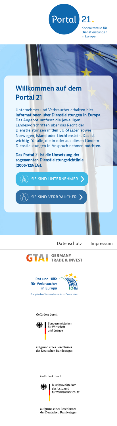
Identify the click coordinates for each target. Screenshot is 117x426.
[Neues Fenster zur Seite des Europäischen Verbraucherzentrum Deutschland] (54, 295)
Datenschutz (69, 243)
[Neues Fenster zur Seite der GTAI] (54, 260)
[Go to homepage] (77, 41)
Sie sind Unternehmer (54, 179)
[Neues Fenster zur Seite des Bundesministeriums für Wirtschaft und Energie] (54, 357)
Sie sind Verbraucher (54, 197)
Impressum (102, 243)
